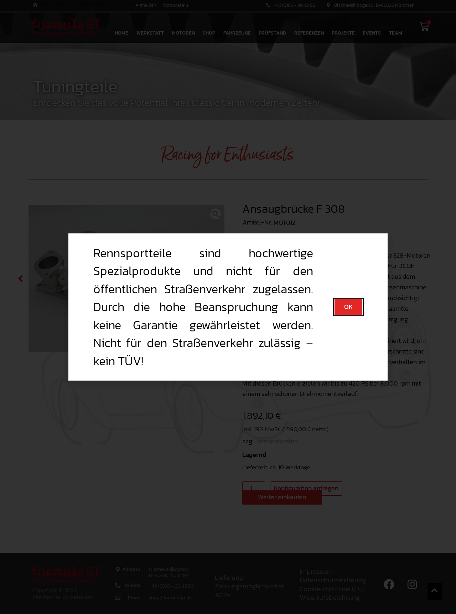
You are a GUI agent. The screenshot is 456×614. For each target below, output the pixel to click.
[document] (228, 307)
